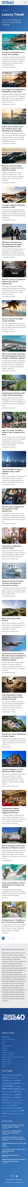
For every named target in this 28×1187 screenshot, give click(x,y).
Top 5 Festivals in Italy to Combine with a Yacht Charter (12, 472)
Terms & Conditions (10, 1179)
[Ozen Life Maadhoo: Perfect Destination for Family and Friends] (14, 873)
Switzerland (5, 1111)
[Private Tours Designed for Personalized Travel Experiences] (14, 497)
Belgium (9, 1077)
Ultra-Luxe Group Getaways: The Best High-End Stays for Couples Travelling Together (13, 356)
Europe (4, 1041)
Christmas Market (11, 1083)
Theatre (18, 1111)
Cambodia (6, 1080)
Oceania (4, 1050)
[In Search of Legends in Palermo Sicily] (14, 536)
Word (6, 1116)
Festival (7, 1088)
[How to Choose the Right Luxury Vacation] (14, 309)
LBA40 (18, 1094)
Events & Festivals (8, 1052)
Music (18, 1097)
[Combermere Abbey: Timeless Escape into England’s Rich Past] (14, 798)
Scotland (5, 1105)
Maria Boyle (5, 897)
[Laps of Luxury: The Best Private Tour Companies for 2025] (14, 420)
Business (15, 1077)
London (6, 1097)
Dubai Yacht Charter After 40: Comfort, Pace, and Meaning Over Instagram (12, 129)
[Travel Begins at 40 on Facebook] (10, 1176)
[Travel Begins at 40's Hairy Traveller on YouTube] (17, 1176)
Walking (9, 1113)
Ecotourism (17, 1086)
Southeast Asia (7, 1045)
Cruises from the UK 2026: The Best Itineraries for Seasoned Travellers (13, 583)
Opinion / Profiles (7, 1054)
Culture (7, 1086)
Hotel (5, 1094)
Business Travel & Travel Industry (13, 1057)
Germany (5, 1092)
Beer (4, 1078)
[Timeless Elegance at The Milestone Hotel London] (14, 759)
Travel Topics (6, 1061)
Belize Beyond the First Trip (10, 1155)
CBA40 (18, 1080)
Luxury (12, 1097)
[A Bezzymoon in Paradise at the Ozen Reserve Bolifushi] (14, 910)
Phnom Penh (12, 1100)
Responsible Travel (10, 1103)
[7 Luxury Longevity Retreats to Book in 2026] (14, 195)
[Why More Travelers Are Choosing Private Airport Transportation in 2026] (14, 232)
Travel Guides (6, 1063)
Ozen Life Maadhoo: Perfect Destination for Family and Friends (13, 885)
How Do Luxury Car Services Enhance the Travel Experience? (13, 282)
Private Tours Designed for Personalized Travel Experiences (13, 509)
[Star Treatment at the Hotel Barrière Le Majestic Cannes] (14, 836)
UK (22, 1110)
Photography (20, 1100)
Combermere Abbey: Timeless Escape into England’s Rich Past (10, 811)
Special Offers (6, 1059)
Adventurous (7, 1075)
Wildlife (22, 1113)
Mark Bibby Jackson (7, 860)
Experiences (5, 1036)
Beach (19, 1075)
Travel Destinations (8, 1039)
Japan (13, 1094)
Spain (10, 1105)
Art (14, 1075)
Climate (23, 1083)
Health (10, 1091)
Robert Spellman (6, 747)
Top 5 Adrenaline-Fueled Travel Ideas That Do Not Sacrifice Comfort (12, 697)
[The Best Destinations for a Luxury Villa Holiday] (14, 42)
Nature (5, 1100)
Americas (5, 1048)
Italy (9, 1094)
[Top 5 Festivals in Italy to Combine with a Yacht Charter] (14, 459)
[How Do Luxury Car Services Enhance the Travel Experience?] (14, 269)
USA (4, 1113)
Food (16, 1089)
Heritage (17, 1092)
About (4, 1066)
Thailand (12, 1111)
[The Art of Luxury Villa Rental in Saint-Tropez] (14, 724)
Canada (13, 1080)
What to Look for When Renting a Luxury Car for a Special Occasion (12, 168)
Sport (14, 1105)
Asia (3, 1043)
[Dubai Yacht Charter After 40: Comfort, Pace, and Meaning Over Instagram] (14, 117)
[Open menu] (25, 2)
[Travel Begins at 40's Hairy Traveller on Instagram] (13, 1176)
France (22, 1089)
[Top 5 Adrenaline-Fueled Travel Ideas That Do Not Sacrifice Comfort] (14, 685)
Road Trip (20, 1102)
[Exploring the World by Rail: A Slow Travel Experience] (14, 383)
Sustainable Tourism (12, 1108)
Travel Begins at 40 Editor (9, 67)
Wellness (16, 1113)
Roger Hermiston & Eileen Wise (10, 558)
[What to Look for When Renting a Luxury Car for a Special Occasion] (14, 156)
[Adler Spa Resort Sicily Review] (14, 608)
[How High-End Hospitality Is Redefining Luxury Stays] (14, 79)
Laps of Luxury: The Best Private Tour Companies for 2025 (13, 432)
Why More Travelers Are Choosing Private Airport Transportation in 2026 (12, 244)
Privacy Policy (19, 1179)
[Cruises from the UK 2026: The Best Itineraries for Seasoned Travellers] (14, 571)
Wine (3, 1116)
